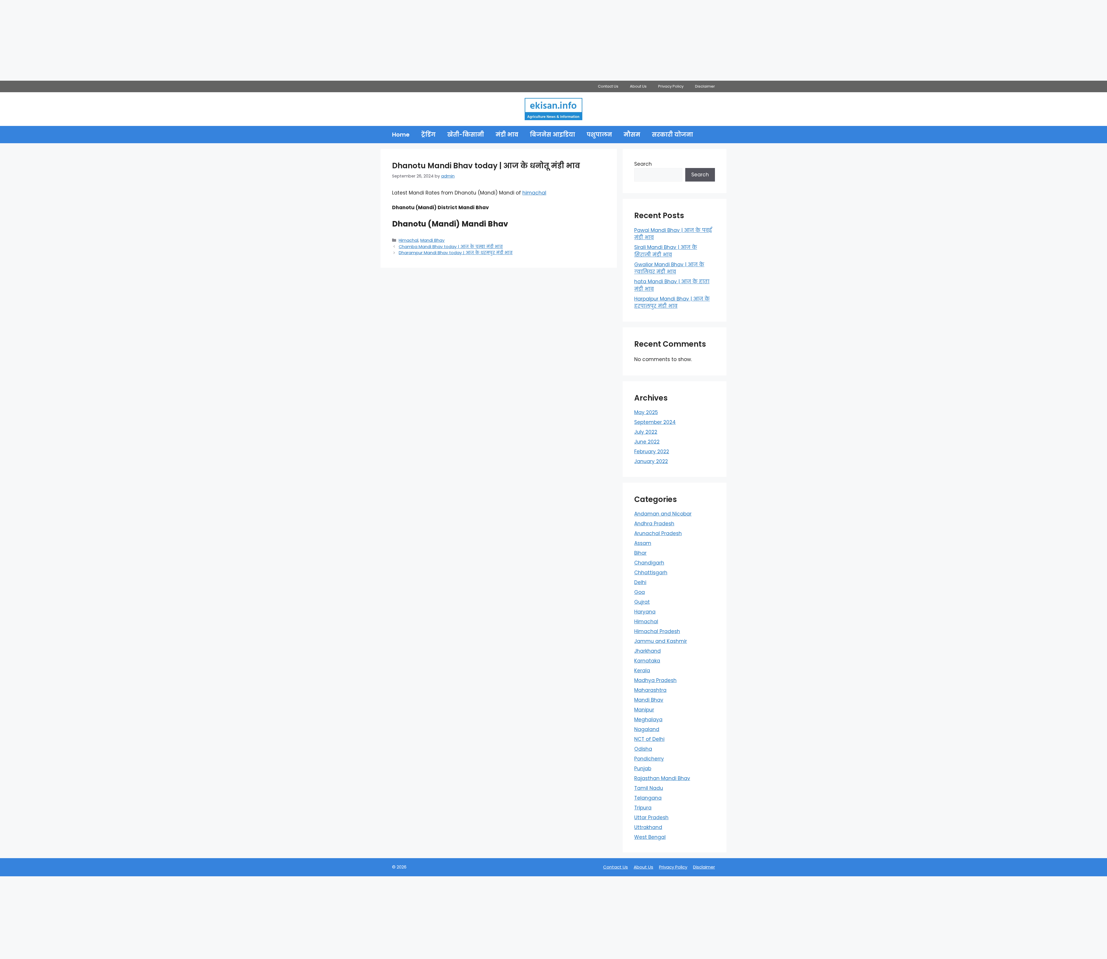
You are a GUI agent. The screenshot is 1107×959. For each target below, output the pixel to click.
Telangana (648, 797)
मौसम (632, 135)
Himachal (408, 240)
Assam (642, 543)
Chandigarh (649, 562)
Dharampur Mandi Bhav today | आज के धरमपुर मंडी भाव (456, 253)
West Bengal (650, 837)
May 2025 (646, 412)
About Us (638, 86)
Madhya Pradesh (655, 680)
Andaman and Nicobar (663, 513)
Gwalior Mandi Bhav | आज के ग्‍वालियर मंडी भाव (669, 268)
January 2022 (651, 461)
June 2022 (647, 441)
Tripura (643, 807)
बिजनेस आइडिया (552, 135)
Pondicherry (649, 758)
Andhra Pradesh (654, 523)
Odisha (643, 748)
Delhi (640, 582)
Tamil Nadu (648, 788)
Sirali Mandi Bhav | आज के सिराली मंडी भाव (665, 251)
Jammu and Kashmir (660, 641)
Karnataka (647, 660)
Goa (639, 592)
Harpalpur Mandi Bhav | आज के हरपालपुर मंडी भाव (672, 302)
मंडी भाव (507, 135)
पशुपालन (599, 135)
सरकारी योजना (672, 135)
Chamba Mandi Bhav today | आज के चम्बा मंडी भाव (451, 247)
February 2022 (651, 451)
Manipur (644, 709)
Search (643, 164)
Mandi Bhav (432, 240)
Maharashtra (650, 690)
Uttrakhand (648, 827)
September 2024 (655, 422)
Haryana (645, 611)
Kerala (642, 670)
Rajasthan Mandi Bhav (662, 778)
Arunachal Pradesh (658, 533)
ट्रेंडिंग (428, 135)
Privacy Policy (671, 86)
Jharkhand (647, 650)
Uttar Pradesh (651, 817)
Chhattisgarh (650, 572)
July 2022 (645, 431)
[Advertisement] (173, 40)
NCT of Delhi (649, 739)
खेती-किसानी (465, 135)
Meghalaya (648, 719)
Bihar (640, 553)
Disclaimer (705, 86)
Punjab (642, 768)
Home (401, 135)
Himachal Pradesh (657, 631)
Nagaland (646, 729)
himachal (534, 192)
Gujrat (642, 602)
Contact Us (608, 86)
